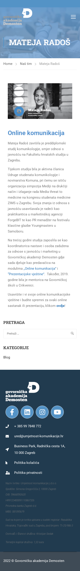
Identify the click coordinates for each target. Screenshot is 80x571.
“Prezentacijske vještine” (26, 274)
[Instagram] (42, 412)
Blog (6, 357)
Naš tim (26, 64)
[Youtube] (57, 412)
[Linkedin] (27, 412)
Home (7, 64)
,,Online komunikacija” (40, 269)
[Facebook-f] (12, 412)
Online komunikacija (36, 133)
